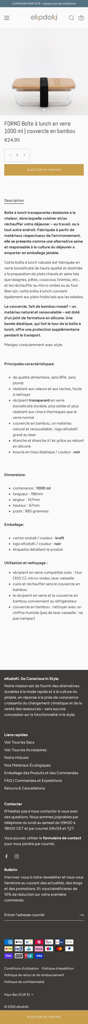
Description (14, 200)
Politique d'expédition (58, 968)
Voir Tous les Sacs (19, 742)
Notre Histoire (16, 757)
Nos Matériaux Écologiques (27, 765)
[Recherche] (71, 18)
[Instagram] (17, 856)
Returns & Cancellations (24, 788)
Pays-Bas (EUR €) (17, 995)
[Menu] (7, 18)
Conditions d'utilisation (21, 968)
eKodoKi (22, 1007)
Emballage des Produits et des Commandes (41, 773)
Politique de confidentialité (24, 982)
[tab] (16, 200)
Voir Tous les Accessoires (25, 750)
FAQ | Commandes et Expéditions (33, 780)
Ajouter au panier (44, 1016)
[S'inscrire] (81, 915)
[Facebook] (6, 856)
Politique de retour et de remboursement (34, 975)
